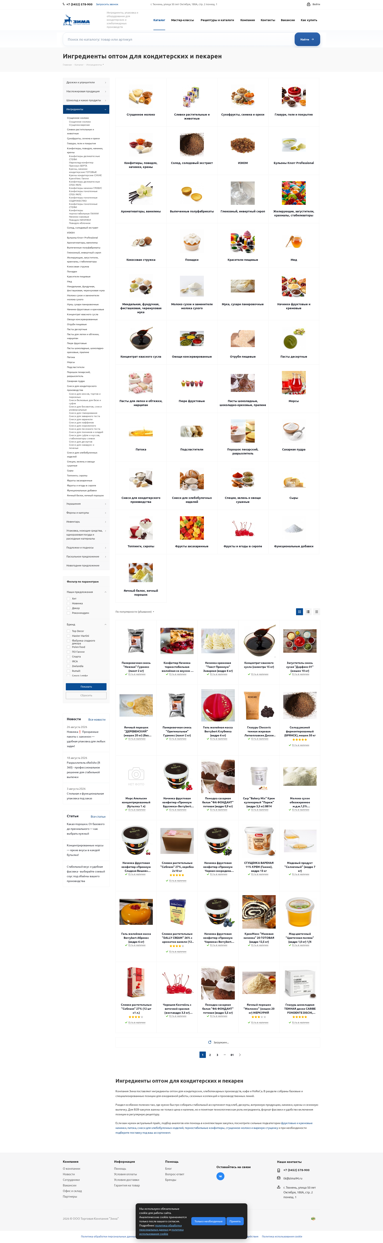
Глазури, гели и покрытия (294, 114)
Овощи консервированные (192, 356)
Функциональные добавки (293, 546)
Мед (294, 260)
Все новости (97, 719)
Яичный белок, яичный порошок (141, 592)
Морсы (294, 401)
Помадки (191, 260)
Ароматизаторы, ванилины (141, 211)
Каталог (159, 20)
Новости (69, 1174)
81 (232, 1055)
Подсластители (191, 449)
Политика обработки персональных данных (108, 1236)
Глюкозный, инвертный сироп (243, 211)
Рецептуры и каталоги (217, 20)
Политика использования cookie (282, 1236)
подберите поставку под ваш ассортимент (142, 1132)
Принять (235, 1221)
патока (131, 1127)
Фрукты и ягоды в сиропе (243, 546)
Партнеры (70, 1196)
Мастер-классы (182, 20)
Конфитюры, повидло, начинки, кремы (140, 165)
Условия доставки (126, 1179)
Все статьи (98, 816)
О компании (71, 1168)
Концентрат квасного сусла (140, 356)
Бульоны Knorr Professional (294, 163)
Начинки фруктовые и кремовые (293, 306)
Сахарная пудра (293, 449)
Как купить (309, 20)
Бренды (170, 1179)
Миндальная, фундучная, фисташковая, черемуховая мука (141, 308)
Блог (168, 1168)
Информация (124, 1161)
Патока (141, 449)
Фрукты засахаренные (191, 546)
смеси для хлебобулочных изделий (160, 1127)
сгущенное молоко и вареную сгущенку (252, 1127)
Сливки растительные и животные (192, 116)
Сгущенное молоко (141, 114)
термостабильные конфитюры (205, 1127)
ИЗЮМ (243, 163)
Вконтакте (220, 1176)
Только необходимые (208, 1221)
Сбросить (86, 695)
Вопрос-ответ (174, 1174)
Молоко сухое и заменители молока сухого (192, 306)
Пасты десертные (293, 356)
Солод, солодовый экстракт (192, 163)
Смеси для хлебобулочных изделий (192, 500)
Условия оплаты (125, 1174)
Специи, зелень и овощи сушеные (243, 500)
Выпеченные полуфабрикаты (192, 211)
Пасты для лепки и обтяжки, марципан (140, 403)
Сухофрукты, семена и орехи (242, 114)
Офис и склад (72, 1191)
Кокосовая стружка (140, 260)
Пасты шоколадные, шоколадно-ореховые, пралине (243, 403)
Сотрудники (71, 1179)
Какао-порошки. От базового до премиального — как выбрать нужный (86, 828)
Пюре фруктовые (192, 401)
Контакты (268, 20)
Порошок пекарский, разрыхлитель (242, 451)
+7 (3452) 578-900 (296, 1170)
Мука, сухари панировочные (243, 304)
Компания (247, 20)
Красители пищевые (243, 260)
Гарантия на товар (127, 1185)
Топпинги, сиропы (141, 546)
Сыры (293, 498)
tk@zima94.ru (292, 1178)
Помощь (120, 1168)
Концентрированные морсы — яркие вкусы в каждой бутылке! (85, 849)
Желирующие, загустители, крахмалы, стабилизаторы (293, 213)
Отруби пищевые (243, 356)
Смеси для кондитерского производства (140, 500)
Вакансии (288, 20)
